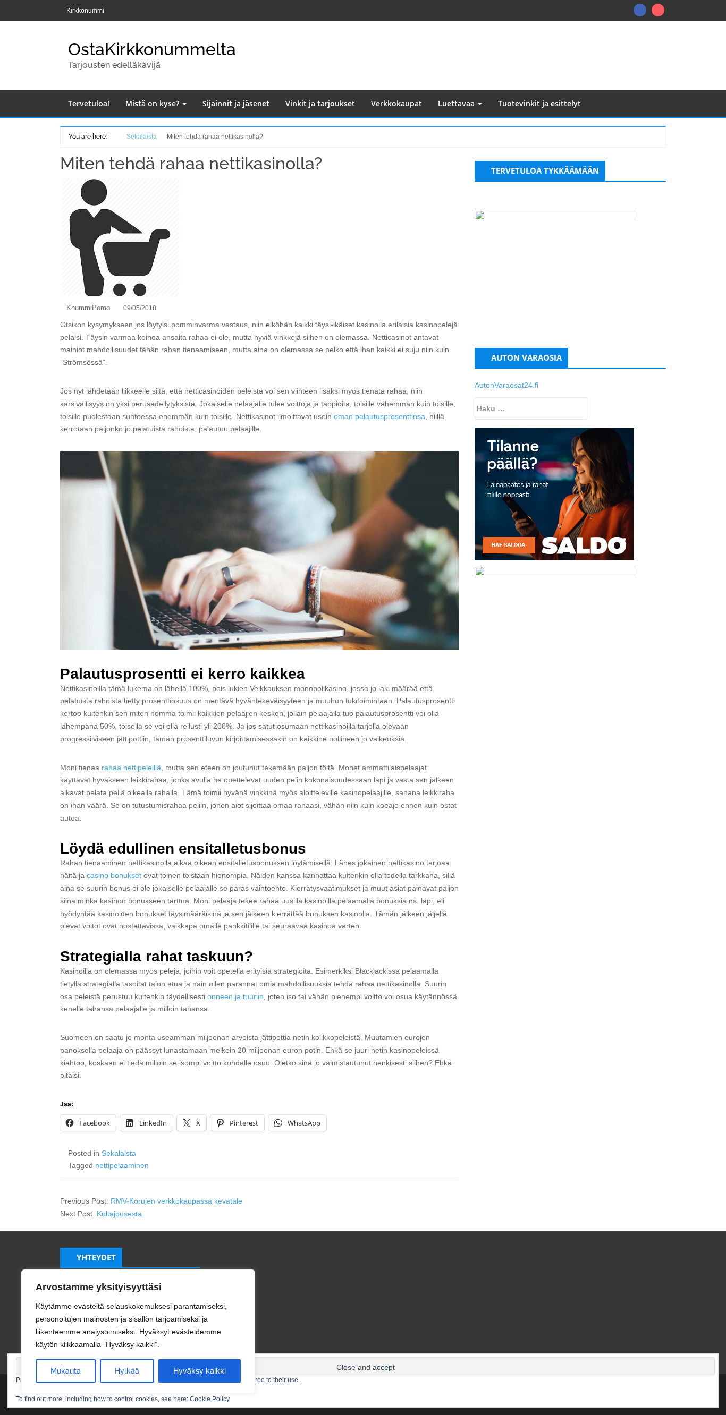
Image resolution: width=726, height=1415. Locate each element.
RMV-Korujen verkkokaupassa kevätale (176, 1201)
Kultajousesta (119, 1213)
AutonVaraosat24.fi (506, 385)
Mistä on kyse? (153, 103)
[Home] (112, 135)
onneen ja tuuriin (235, 996)
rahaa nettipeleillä (131, 767)
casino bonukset (114, 875)
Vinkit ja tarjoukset (320, 103)
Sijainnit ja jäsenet (235, 103)
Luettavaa (457, 103)
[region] (138, 1331)
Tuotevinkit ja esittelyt (539, 103)
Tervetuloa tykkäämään (545, 170)
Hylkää (127, 1371)
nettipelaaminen (122, 1165)
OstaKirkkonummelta (152, 49)
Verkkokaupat (396, 103)
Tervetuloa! (88, 103)
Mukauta (65, 1371)
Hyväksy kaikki (199, 1371)
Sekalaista (119, 1153)
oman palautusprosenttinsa (379, 416)
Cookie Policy (210, 1399)
